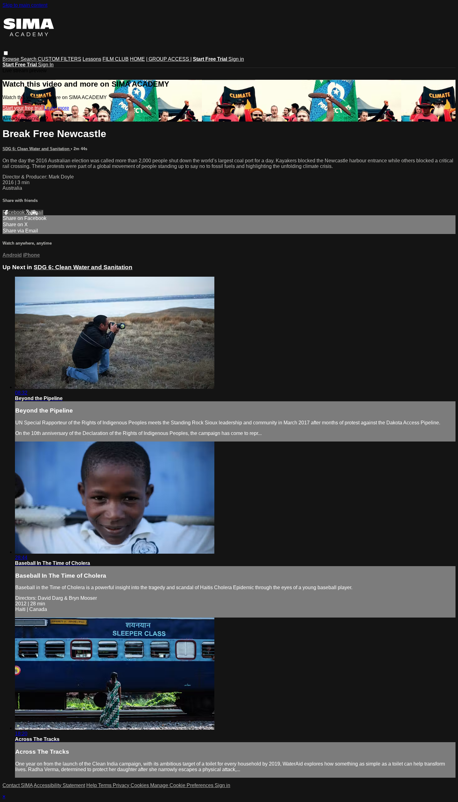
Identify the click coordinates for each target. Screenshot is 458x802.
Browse (11, 59)
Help (92, 785)
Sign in (236, 59)
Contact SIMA (17, 785)
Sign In (46, 64)
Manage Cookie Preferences (182, 785)
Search (29, 59)
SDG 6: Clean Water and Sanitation (36, 148)
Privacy (122, 785)
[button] (6, 53)
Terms (105, 785)
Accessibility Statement (59, 785)
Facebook (14, 212)
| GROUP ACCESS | (169, 59)
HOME (137, 59)
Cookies (140, 785)
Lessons (92, 59)
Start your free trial (23, 108)
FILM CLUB (116, 59)
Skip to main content (24, 5)
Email (37, 212)
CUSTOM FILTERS (59, 59)
